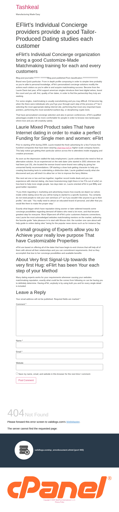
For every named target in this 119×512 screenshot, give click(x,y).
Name (19, 341)
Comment (21, 304)
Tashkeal (27, 7)
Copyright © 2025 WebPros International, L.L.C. (60, 500)
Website (19, 363)
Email (19, 352)
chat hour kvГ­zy (64, 148)
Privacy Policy (59, 502)
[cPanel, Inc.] (59, 497)
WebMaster (73, 421)
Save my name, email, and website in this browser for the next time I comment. (54, 374)
